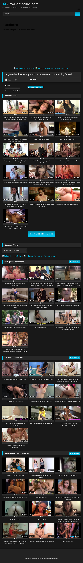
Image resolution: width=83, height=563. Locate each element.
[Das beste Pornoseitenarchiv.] (52, 68)
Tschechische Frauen (36, 87)
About (34, 79)
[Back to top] (76, 557)
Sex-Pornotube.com (22, 4)
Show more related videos (41, 234)
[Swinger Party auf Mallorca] (25, 68)
